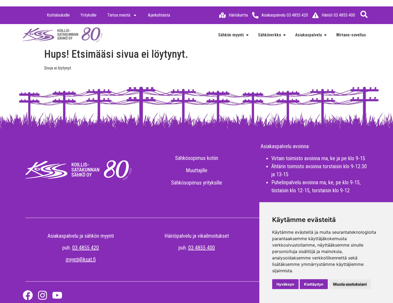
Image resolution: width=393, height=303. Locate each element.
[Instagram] (42, 295)
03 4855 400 (201, 247)
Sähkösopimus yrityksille (196, 182)
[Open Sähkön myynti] (247, 35)
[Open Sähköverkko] (284, 35)
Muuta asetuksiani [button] (350, 284)
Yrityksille (88, 15)
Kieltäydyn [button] (313, 284)
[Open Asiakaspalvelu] (325, 35)
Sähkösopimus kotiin (196, 158)
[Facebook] (28, 295)
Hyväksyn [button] (285, 284)
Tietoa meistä (118, 15)
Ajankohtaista (159, 15)
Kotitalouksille (58, 15)
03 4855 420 (85, 247)
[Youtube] (57, 295)
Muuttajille (196, 170)
